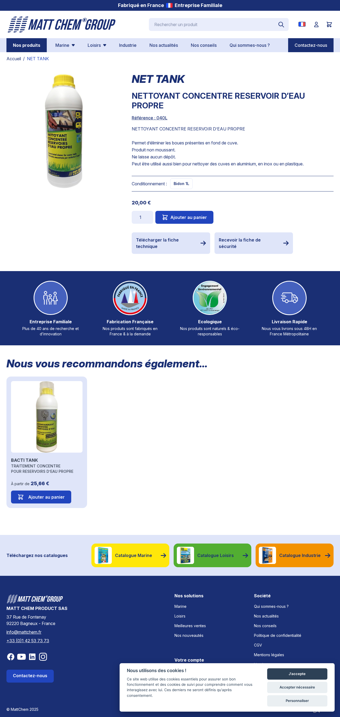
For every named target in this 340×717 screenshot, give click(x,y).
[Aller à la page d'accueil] (61, 24)
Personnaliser (297, 700)
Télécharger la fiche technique (157, 243)
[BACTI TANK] (47, 417)
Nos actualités (266, 616)
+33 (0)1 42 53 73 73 (27, 640)
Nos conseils (265, 625)
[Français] (303, 24)
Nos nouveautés (188, 635)
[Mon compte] (316, 24)
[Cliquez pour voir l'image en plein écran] (63, 131)
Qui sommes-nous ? (271, 606)
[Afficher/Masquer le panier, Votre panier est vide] (329, 24)
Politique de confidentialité (277, 635)
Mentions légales (269, 654)
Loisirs (179, 616)
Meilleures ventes (190, 625)
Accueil (13, 58)
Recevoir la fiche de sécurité (240, 243)
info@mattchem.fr (23, 632)
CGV (258, 645)
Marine (180, 606)
